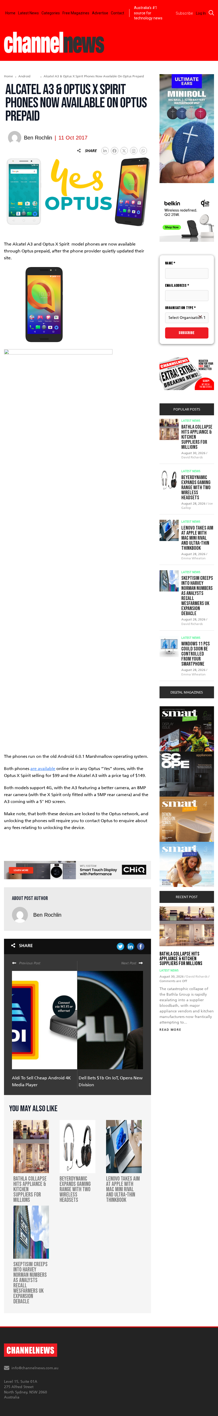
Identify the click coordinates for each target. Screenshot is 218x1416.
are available (42, 768)
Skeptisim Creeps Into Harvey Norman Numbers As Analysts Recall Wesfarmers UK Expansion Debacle (197, 596)
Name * (170, 263)
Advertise (100, 13)
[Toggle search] (211, 12)
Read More (170, 1030)
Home (10, 13)
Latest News (28, 13)
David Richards (192, 457)
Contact (117, 13)
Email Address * (177, 285)
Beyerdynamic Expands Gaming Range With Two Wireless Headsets (196, 487)
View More (170, 709)
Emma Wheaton (193, 558)
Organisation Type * (180, 308)
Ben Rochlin (47, 915)
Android (24, 76)
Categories (50, 13)
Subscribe (187, 333)
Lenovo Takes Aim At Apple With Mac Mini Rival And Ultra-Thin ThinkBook (197, 538)
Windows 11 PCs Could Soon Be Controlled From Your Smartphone (195, 654)
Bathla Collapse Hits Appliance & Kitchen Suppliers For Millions (181, 959)
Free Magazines (75, 13)
